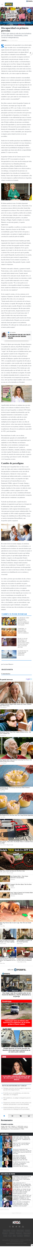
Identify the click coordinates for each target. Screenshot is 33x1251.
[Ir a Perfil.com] (29, 1)
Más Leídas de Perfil (8, 1174)
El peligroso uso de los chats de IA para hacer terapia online (19, 336)
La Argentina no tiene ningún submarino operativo (23, 653)
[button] (30, 53)
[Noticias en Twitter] (16, 1227)
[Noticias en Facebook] (13, 1227)
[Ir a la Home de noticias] (16, 1222)
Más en (10, 970)
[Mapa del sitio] (23, 1227)
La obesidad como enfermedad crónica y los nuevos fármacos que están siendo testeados (23, 621)
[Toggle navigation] (2, 4)
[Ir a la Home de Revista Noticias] (8, 4)
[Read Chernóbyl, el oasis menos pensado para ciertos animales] (9, 629)
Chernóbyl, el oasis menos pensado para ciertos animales (23, 631)
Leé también (13, 332)
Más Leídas (4, 1134)
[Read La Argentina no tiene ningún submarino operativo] (9, 651)
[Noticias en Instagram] (10, 1227)
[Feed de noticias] (19, 1227)
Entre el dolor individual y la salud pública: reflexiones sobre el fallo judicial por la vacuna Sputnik (23, 643)
